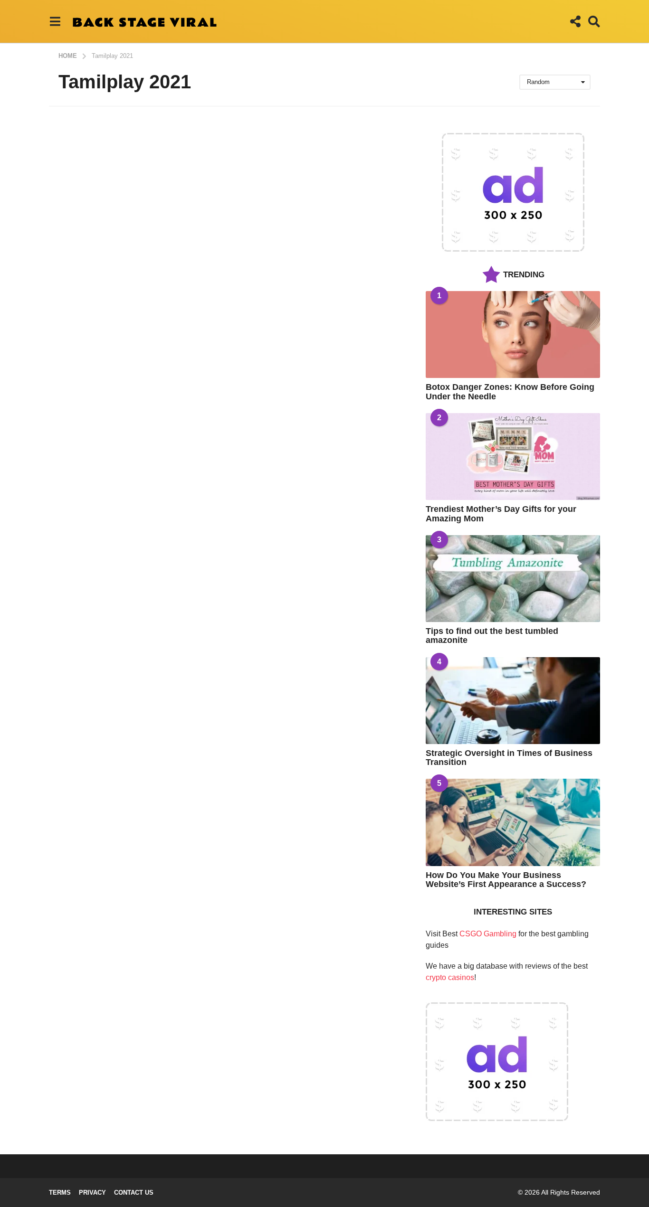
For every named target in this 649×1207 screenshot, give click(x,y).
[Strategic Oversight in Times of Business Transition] (513, 700)
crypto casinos (450, 977)
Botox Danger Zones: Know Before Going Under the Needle (510, 391)
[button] (55, 21)
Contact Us (133, 1192)
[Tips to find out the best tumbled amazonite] (513, 578)
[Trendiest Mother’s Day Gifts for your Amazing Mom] (513, 456)
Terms (60, 1192)
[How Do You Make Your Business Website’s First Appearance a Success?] (513, 822)
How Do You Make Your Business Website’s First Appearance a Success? (506, 879)
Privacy (92, 1192)
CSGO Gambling (487, 934)
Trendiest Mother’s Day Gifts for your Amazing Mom (501, 513)
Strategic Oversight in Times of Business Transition (509, 757)
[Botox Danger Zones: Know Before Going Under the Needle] (513, 334)
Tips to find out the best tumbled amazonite (492, 635)
